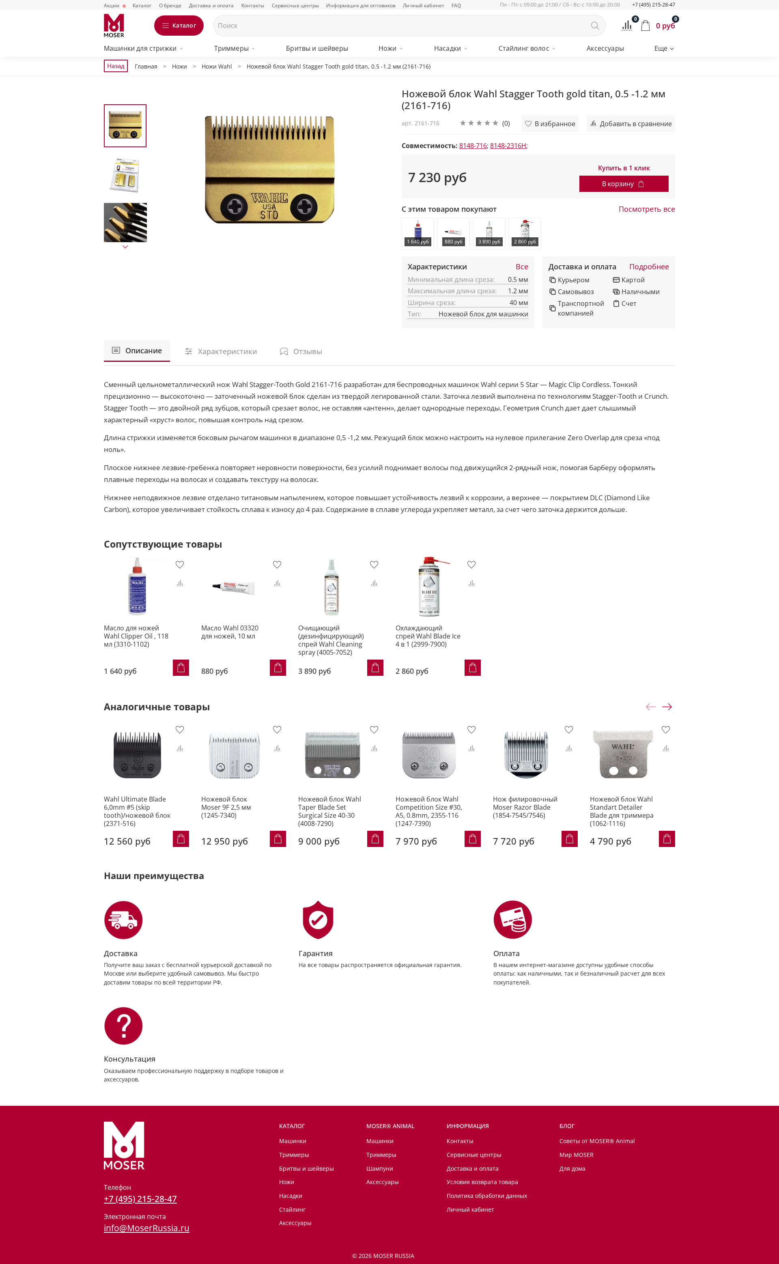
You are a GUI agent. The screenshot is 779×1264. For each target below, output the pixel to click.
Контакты (253, 5)
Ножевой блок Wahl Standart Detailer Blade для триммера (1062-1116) (622, 811)
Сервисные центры (295, 5)
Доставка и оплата (211, 5)
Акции (112, 5)
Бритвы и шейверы (317, 48)
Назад (116, 66)
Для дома (572, 1168)
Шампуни (379, 1168)
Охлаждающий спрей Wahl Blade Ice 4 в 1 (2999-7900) (428, 636)
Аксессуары (605, 48)
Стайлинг (292, 1209)
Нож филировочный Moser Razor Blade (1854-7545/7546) (525, 807)
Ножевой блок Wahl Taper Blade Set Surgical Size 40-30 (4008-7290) (329, 811)
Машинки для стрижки (140, 48)
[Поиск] (595, 25)
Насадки (447, 48)
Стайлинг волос (524, 48)
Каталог (142, 5)
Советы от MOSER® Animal (597, 1141)
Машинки (292, 1141)
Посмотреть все (647, 209)
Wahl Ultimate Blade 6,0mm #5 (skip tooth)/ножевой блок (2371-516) (137, 811)
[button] (485, 123)
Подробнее (649, 266)
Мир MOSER (577, 1155)
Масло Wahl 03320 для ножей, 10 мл (229, 632)
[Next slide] (125, 247)
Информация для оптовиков (361, 5)
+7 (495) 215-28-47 (653, 4)
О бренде (170, 5)
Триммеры (231, 48)
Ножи (388, 48)
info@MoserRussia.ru (146, 1228)
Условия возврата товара (482, 1182)
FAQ (456, 5)
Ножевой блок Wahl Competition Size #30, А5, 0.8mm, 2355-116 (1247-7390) (429, 811)
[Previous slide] (167, 173)
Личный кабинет (423, 5)
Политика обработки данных (487, 1196)
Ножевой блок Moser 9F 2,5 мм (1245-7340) (226, 807)
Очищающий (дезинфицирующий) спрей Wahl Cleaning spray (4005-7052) (331, 640)
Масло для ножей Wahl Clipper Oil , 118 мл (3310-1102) (136, 636)
